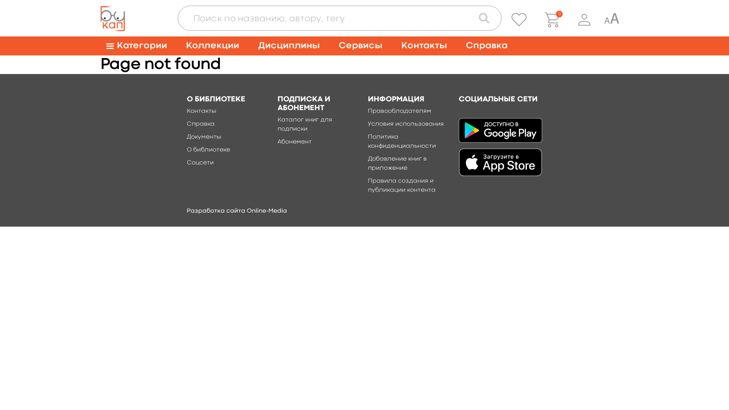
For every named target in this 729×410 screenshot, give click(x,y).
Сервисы (360, 46)
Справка (487, 46)
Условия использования (406, 124)
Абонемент (295, 142)
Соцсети (200, 163)
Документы (204, 137)
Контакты (424, 46)
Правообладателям (399, 111)
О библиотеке (208, 150)
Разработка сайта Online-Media (237, 211)
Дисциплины (289, 46)
